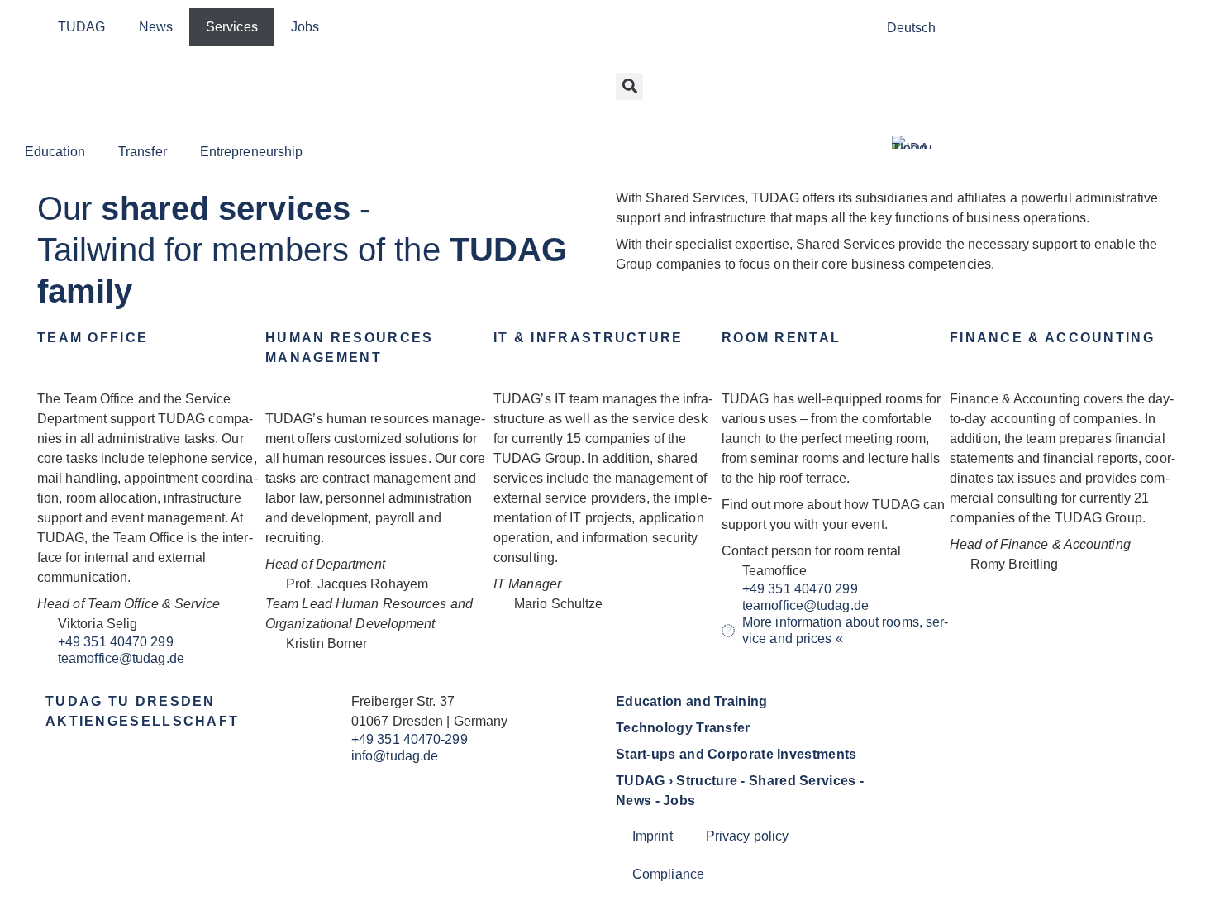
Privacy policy (747, 836)
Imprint (652, 836)
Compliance (668, 874)
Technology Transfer (683, 728)
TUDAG (82, 27)
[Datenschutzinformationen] (630, 108)
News (156, 27)
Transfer (142, 152)
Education (55, 152)
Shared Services (802, 781)
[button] (629, 86)
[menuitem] (912, 28)
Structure (706, 781)
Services (232, 27)
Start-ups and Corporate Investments (736, 754)
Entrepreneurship (251, 152)
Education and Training (692, 701)
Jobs (305, 27)
